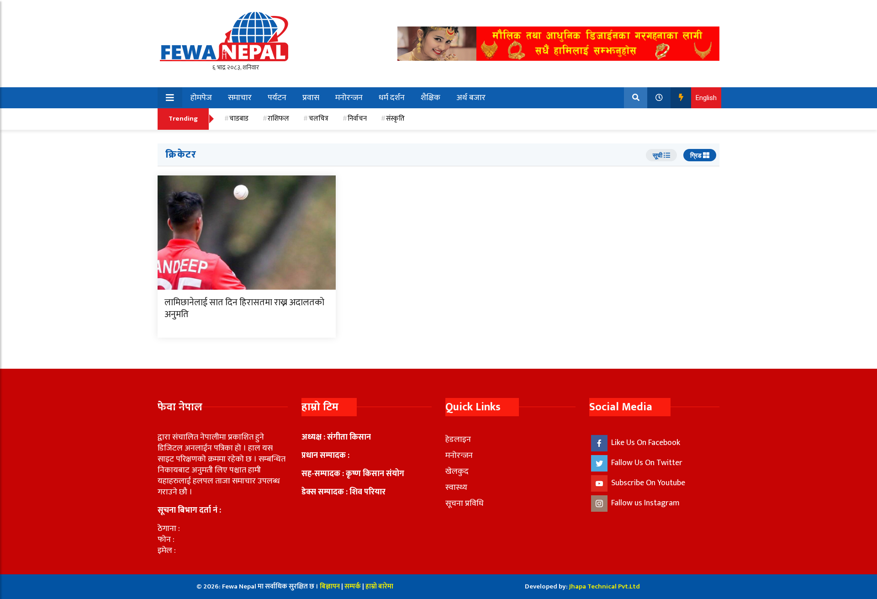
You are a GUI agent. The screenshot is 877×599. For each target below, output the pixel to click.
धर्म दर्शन (392, 98)
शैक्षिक (430, 98)
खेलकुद (457, 471)
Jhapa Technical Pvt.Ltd (604, 586)
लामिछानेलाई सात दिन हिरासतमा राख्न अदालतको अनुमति (244, 308)
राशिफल (278, 118)
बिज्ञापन (330, 586)
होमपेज (201, 98)
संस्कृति (395, 118)
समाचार (240, 98)
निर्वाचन (357, 118)
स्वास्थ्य (456, 487)
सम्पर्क (353, 586)
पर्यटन (277, 98)
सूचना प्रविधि (464, 503)
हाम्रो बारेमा (379, 586)
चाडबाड (238, 118)
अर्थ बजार (471, 98)
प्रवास (310, 98)
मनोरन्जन (349, 98)
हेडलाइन (458, 439)
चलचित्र (318, 118)
